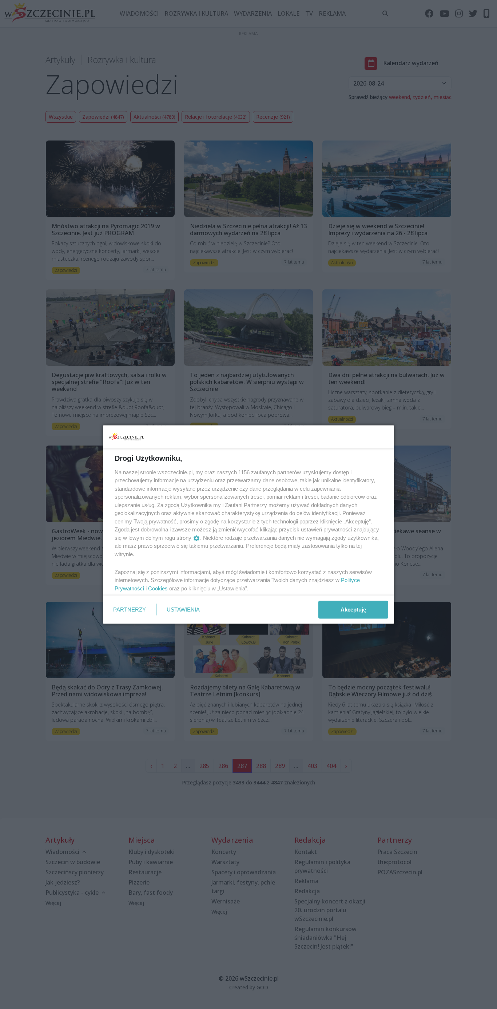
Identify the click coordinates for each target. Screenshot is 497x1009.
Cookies (158, 588)
